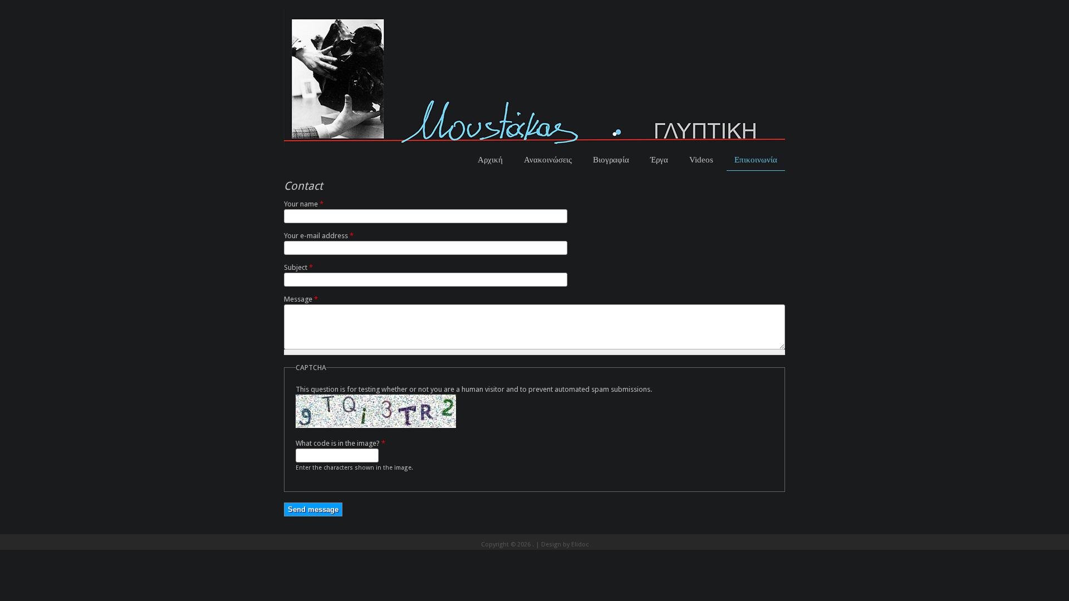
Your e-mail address (319, 235)
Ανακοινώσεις (548, 159)
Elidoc (580, 544)
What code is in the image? (340, 443)
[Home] (534, 143)
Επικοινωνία (755, 159)
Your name (303, 204)
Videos (701, 159)
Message (301, 299)
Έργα (659, 159)
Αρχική (490, 159)
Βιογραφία (611, 159)
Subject (298, 267)
